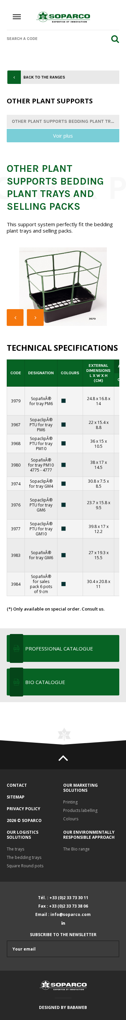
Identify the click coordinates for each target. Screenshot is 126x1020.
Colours (70, 819)
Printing (70, 802)
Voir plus (63, 135)
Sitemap (16, 797)
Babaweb (77, 1007)
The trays (15, 849)
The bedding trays (24, 857)
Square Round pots (25, 866)
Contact (17, 785)
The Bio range (76, 849)
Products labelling (80, 810)
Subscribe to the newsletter (63, 934)
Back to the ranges (44, 77)
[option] (63, 286)
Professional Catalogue (59, 648)
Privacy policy (23, 809)
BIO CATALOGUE (45, 682)
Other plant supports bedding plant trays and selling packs (65, 121)
